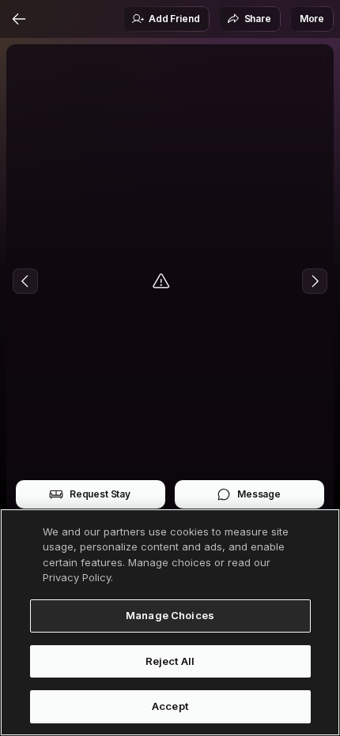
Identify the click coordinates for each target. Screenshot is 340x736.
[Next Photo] (314, 281)
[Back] (19, 19)
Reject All (170, 661)
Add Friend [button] (174, 18)
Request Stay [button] (100, 494)
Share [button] (257, 18)
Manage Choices (170, 615)
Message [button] (259, 494)
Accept (170, 706)
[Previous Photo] (25, 281)
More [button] (312, 18)
